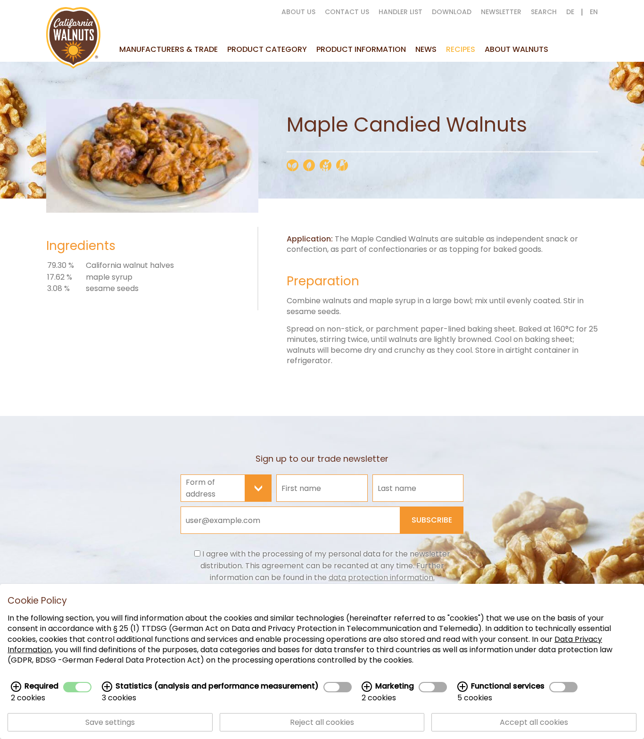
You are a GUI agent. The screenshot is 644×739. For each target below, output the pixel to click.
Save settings (110, 722)
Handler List (400, 12)
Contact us (347, 12)
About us (298, 12)
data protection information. (382, 577)
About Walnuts (516, 49)
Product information (361, 49)
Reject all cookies (322, 722)
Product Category (267, 49)
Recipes (460, 49)
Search (544, 12)
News (426, 49)
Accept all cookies (534, 722)
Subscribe (432, 520)
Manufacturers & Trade (168, 49)
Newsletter (501, 12)
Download (451, 12)
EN (594, 12)
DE (570, 12)
